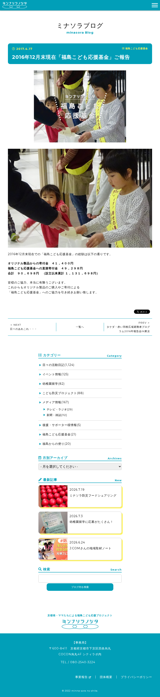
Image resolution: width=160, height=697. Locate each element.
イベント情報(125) (55, 374)
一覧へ (80, 326)
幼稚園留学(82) (53, 384)
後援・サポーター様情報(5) (61, 425)
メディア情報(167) (55, 402)
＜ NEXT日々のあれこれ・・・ (23, 326)
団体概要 (106, 677)
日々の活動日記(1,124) (58, 365)
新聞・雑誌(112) (57, 415)
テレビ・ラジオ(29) (60, 409)
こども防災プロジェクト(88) (63, 393)
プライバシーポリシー (136, 677)
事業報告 (81, 677)
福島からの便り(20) (56, 444)
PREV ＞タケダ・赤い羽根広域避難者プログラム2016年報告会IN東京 (128, 327)
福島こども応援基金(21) (59, 434)
